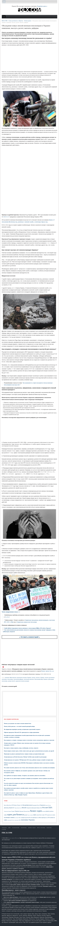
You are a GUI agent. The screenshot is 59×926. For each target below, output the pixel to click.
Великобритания (27, 805)
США (50, 807)
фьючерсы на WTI (46, 817)
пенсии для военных (49, 677)
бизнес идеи (36, 810)
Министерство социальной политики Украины (20, 677)
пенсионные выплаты (29, 679)
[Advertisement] (29, 58)
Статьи (4, 829)
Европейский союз (18, 807)
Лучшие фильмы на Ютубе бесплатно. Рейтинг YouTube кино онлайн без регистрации (25, 757)
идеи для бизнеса (15, 814)
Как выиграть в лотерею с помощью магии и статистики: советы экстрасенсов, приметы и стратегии (29, 740)
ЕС (13, 807)
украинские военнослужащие (22, 681)
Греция (46, 805)
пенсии (33, 677)
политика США (17, 817)
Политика (24, 827)
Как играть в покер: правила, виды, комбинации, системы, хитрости (21, 748)
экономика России (11, 820)
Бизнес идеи (31, 827)
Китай (24, 808)
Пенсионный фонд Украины (41, 679)
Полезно (49, 827)
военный (7, 677)
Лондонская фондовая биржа (33, 807)
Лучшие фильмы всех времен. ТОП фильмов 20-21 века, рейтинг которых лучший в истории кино (28, 760)
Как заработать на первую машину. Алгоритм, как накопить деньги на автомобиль (24, 775)
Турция (12, 811)
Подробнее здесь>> (42, 6)
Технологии (15, 827)
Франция (21, 811)
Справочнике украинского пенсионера (27, 622)
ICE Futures (14, 805)
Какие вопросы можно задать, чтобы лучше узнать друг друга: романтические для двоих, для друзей (29, 751)
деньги (47, 811)
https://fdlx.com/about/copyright (47, 847)
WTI (21, 805)
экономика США (18, 820)
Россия (45, 807)
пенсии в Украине (40, 677)
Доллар (49, 805)
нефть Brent (39, 815)
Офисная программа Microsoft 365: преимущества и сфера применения (21, 732)
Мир (9, 827)
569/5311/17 (6, 217)
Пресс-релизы (41, 827)
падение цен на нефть (51, 814)
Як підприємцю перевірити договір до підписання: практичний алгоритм (22, 729)
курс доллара (30, 814)
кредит (26, 815)
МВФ (41, 807)
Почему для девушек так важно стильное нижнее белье (17, 723)
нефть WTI (44, 815)
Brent (8, 805)
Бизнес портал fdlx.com (47, 671)
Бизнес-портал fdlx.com (13, 838)
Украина (17, 811)
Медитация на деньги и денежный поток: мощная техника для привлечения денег (24, 754)
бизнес (28, 811)
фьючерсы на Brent (37, 817)
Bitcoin (5, 805)
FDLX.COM (7, 833)
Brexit (10, 805)
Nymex (18, 805)
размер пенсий (11, 681)
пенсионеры (10, 679)
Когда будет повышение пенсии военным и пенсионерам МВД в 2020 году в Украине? (27, 628)
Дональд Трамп (8, 808)
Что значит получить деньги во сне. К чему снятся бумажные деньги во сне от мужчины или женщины (29, 767)
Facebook (7, 617)
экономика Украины (28, 820)
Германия (42, 805)
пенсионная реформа (18, 679)
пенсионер (4, 679)
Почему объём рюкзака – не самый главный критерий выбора (19, 726)
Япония (25, 811)
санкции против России (26, 817)
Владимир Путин (36, 805)
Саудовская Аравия (7, 811)
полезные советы (9, 817)
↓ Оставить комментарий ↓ (29, 637)
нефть (34, 815)
